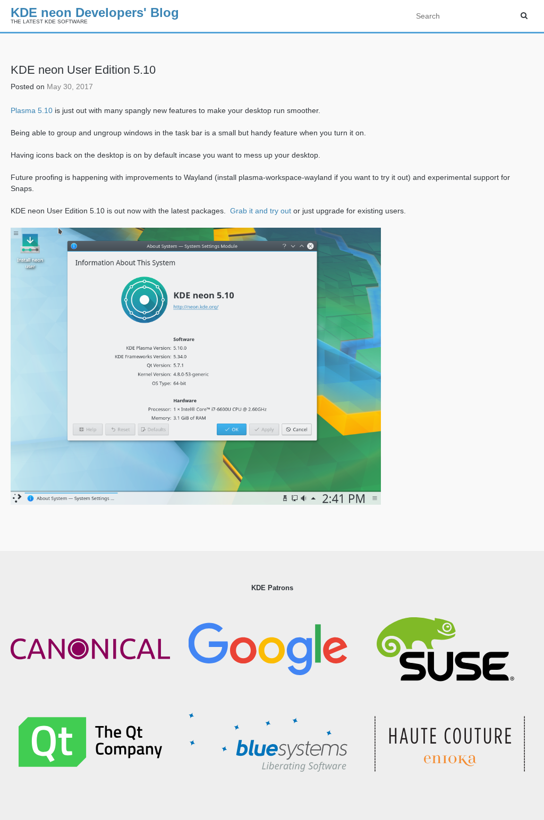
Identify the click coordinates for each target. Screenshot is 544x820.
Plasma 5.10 (32, 110)
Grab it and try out (259, 210)
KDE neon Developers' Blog (95, 12)
